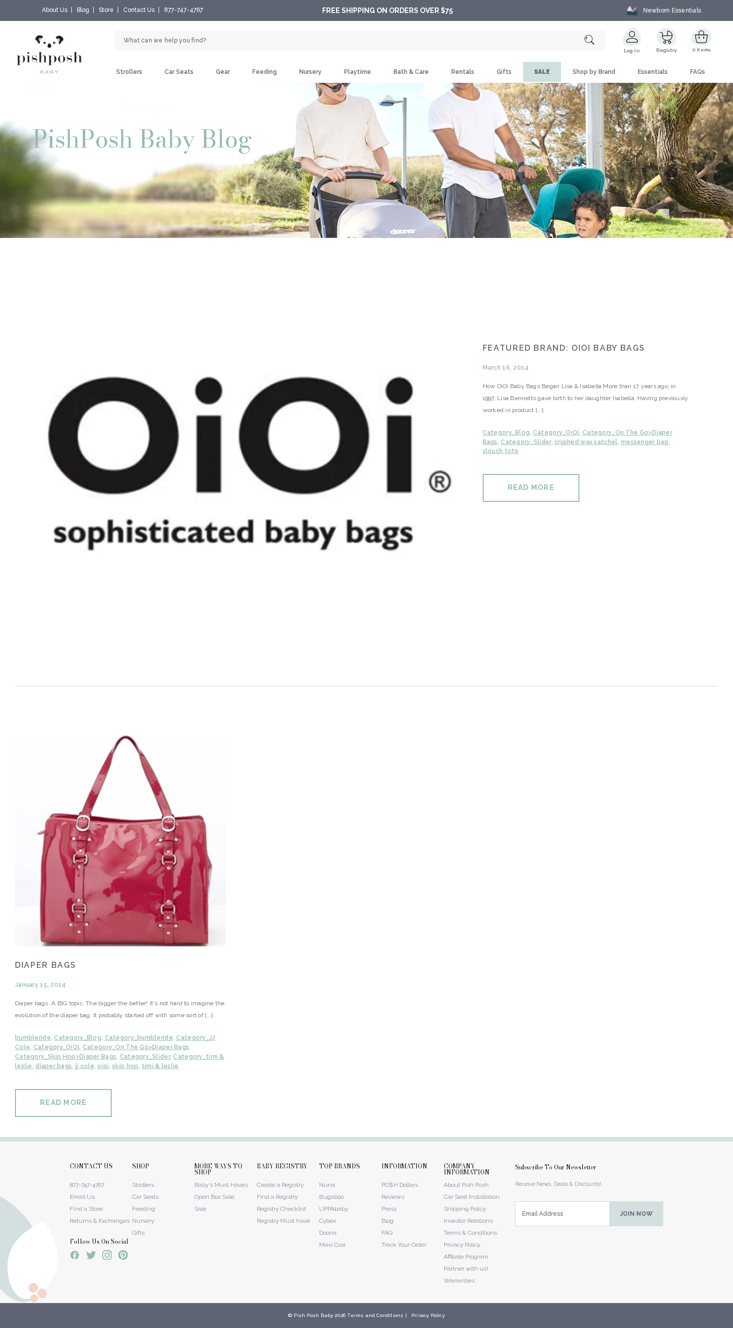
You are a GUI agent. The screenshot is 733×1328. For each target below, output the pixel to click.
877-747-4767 (183, 9)
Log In (632, 50)
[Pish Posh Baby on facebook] (75, 1256)
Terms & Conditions (470, 1232)
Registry (666, 50)
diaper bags (53, 1066)
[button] (732, 1322)
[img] (234, 461)
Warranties (459, 1280)
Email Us (82, 1196)
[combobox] (360, 40)
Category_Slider (526, 442)
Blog (83, 9)
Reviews (392, 1196)
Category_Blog (506, 432)
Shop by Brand (593, 71)
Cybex (327, 1220)
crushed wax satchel (585, 442)
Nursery (310, 71)
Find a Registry (277, 1196)
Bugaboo (331, 1196)
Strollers (129, 71)
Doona (328, 1232)
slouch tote (501, 450)
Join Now (636, 1213)
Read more (531, 487)
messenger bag (645, 442)
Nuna (327, 1184)
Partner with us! (466, 1268)
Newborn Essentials (672, 10)
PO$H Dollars (399, 1184)
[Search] (594, 40)
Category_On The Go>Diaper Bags (136, 1047)
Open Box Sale (214, 1196)
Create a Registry (280, 1184)
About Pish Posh (466, 1184)
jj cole (84, 1066)
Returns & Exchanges (100, 1220)
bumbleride (33, 1037)
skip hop (125, 1066)
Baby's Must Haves (221, 1184)
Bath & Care (411, 71)
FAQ (386, 1232)
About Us (54, 9)
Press (388, 1208)
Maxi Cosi (332, 1244)
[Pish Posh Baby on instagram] (107, 1256)
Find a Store (86, 1208)
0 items (702, 49)
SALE (542, 71)
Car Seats (179, 71)
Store (106, 9)
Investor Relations (468, 1220)
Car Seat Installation (472, 1196)
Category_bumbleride (139, 1037)
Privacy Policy (462, 1244)
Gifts (504, 71)
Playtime (357, 71)
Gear (223, 71)
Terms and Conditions (375, 1315)
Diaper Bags (45, 965)
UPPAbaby (333, 1208)
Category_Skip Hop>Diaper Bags (65, 1056)
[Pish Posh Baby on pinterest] (123, 1256)
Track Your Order (403, 1244)
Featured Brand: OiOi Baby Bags (564, 348)
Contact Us (139, 9)
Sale (200, 1208)
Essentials (653, 71)
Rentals (462, 71)
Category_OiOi (556, 432)
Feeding (264, 71)
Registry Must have (283, 1220)
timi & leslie (160, 1066)
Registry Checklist (281, 1208)
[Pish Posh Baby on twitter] (91, 1257)
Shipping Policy (465, 1208)
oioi (103, 1066)
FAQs (697, 71)
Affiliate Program (466, 1256)
